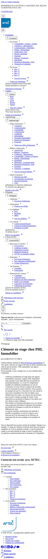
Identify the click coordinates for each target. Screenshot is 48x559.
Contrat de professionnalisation (25, 226)
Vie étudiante (14, 505)
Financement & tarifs (17, 509)
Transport (17, 142)
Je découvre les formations (10, 455)
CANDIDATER (7, 11)
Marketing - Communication (24, 162)
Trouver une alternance (18, 511)
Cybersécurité (19, 132)
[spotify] (11, 548)
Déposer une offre (20, 177)
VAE (16, 183)
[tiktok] (15, 548)
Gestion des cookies (12, 541)
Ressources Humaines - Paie (24, 62)
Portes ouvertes (9, 301)
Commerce (18, 126)
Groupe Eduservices (21, 263)
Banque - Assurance (21, 58)
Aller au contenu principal (10, 2)
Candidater (18, 276)
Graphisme (18, 134)
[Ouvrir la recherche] (3, 307)
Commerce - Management (23, 46)
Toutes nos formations (17, 499)
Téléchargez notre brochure (13, 298)
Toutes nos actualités (12, 338)
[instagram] (5, 548)
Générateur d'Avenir (21, 250)
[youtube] (18, 548)
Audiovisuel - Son (20, 52)
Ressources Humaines (22, 140)
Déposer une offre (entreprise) (24, 280)
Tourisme (17, 56)
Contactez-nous (19, 278)
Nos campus (14, 487)
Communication (20, 128)
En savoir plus (6, 448)
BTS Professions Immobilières (31, 363)
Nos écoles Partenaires (22, 259)
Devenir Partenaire (20, 181)
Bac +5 (16, 75)
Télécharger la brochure (22, 286)
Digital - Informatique (22, 50)
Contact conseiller (7, 451)
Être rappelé (8, 330)
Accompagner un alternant (23, 179)
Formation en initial (21, 228)
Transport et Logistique (22, 64)
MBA (16, 215)
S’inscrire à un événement (23, 284)
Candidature (8, 304)
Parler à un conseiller (21, 282)
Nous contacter (15, 513)
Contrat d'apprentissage (22, 224)
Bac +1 (16, 69)
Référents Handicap (21, 252)
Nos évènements (10, 473)
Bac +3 (16, 73)
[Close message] (3, 16)
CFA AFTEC (19, 246)
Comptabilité (18, 130)
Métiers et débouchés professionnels (22, 507)
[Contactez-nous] (2, 327)
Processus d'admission (22, 201)
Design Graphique (20, 54)
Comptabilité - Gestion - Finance (25, 44)
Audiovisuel (18, 150)
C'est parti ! (26, 323)
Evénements (18, 270)
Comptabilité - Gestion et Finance (26, 156)
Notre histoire (14, 479)
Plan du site (9, 539)
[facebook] (2, 548)
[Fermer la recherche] (3, 311)
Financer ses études (21, 206)
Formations (9, 35)
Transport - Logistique (22, 169)
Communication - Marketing (24, 48)
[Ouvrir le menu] (3, 30)
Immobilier (18, 60)
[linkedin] (8, 548)
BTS (16, 211)
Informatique (18, 136)
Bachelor (17, 213)
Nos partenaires (15, 481)
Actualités (17, 268)
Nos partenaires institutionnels (24, 261)
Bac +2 (16, 71)
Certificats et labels (21, 248)
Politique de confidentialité (14, 543)
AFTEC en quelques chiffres (24, 254)
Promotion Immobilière (22, 138)
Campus (8, 91)
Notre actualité (15, 483)
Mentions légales (11, 537)
